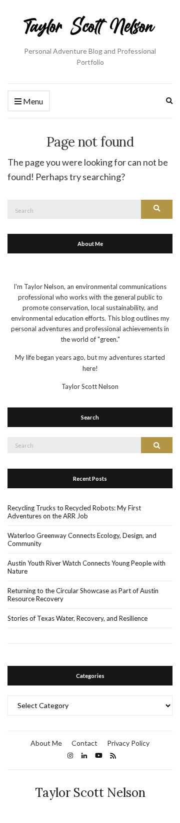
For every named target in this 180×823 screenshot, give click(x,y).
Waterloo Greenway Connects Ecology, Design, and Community (82, 539)
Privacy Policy (128, 743)
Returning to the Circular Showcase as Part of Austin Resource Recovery (83, 595)
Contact (85, 743)
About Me (46, 743)
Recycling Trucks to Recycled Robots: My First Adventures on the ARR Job (74, 512)
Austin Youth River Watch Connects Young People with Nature (87, 567)
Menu (32, 101)
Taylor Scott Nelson (90, 792)
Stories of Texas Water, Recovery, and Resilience (78, 618)
